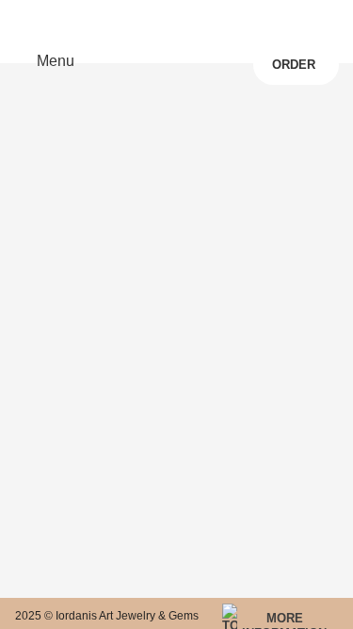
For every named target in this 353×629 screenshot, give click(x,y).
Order (293, 65)
